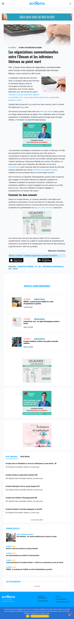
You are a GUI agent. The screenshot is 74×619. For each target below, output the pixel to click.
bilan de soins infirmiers (44, 207)
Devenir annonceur (61, 599)
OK (28, 616)
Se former (8, 546)
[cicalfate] (37, 233)
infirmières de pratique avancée (45, 170)
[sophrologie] (37, 446)
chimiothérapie (14, 167)
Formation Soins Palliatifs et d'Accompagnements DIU (21, 497)
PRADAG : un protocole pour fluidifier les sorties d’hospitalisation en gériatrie (38, 302)
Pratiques (30, 534)
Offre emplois (25, 456)
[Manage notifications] (69, 614)
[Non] (72, 613)
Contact (58, 596)
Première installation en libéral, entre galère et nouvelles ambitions (41, 342)
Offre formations (11, 456)
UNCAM (15, 269)
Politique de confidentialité (42, 597)
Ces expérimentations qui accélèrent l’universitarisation (22, 555)
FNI (36, 266)
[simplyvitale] (37, 20)
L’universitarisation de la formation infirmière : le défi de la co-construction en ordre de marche (34, 562)
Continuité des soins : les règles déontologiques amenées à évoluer (42, 322)
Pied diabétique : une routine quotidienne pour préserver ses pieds (37, 536)
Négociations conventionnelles (53, 266)
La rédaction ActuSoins (63, 602)
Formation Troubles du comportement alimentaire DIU (21, 475)
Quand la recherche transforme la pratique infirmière (22, 548)
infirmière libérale (46, 111)
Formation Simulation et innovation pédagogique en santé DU (24, 509)
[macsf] (37, 146)
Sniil (10, 269)
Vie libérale (12, 47)
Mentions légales (43, 601)
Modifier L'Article (39, 299)
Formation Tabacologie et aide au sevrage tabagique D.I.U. (23, 486)
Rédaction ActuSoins (35, 47)
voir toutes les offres (37, 520)
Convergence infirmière (26, 266)
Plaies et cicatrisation (22, 534)
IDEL (40, 266)
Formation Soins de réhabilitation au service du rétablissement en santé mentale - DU (31, 463)
